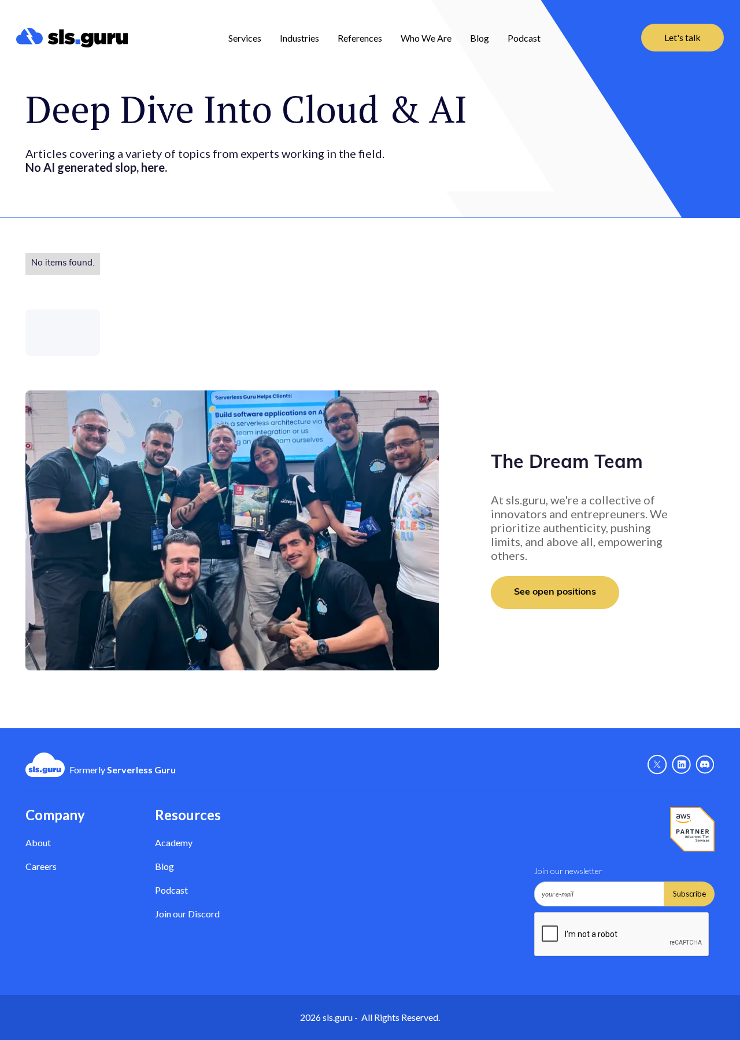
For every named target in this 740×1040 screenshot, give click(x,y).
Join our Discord (187, 913)
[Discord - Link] (705, 765)
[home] (72, 37)
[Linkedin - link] (681, 765)
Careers (41, 866)
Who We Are (426, 37)
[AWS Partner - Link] (692, 829)
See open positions (555, 592)
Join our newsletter (568, 871)
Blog (479, 37)
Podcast (524, 37)
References (360, 37)
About (38, 842)
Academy (174, 842)
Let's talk (682, 37)
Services (244, 37)
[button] (244, 37)
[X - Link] (657, 765)
